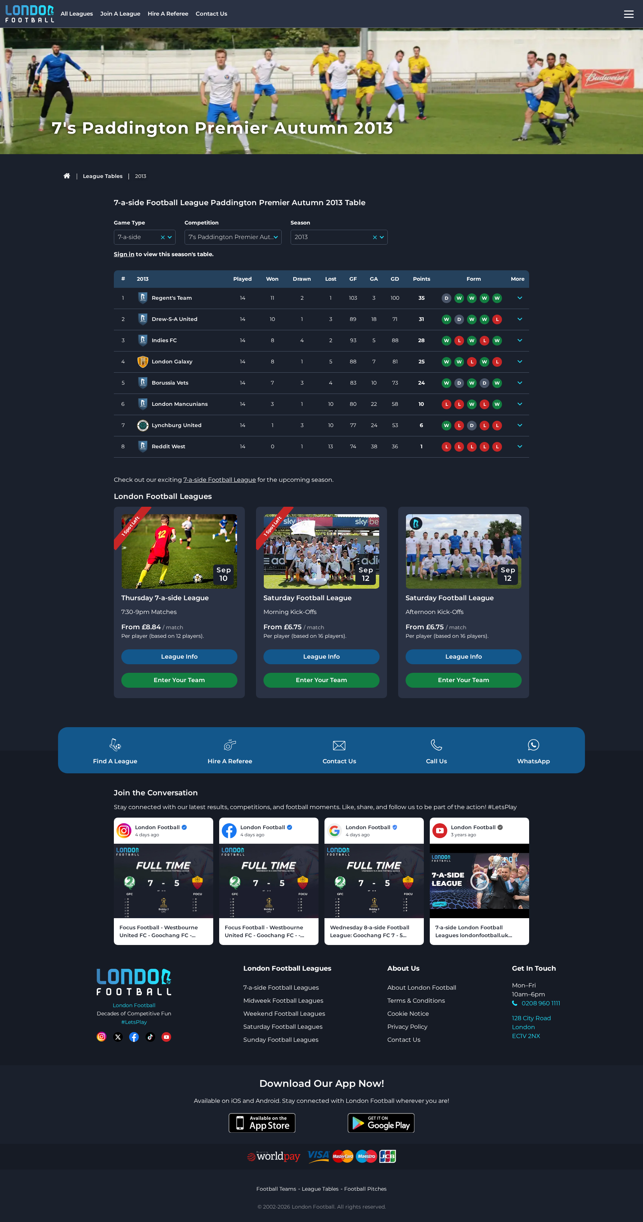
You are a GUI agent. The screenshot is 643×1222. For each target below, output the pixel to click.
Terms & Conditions (416, 1000)
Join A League (120, 13)
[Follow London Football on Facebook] (134, 1037)
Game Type (129, 222)
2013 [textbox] (301, 237)
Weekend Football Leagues (284, 1013)
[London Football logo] (30, 13)
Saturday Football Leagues (283, 1026)
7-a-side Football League (219, 479)
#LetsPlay (134, 1022)
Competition (202, 222)
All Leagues (77, 13)
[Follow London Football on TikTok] (150, 1037)
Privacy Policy (407, 1026)
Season (300, 222)
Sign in (124, 254)
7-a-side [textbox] (129, 237)
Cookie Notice (408, 1013)
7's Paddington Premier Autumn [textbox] (235, 237)
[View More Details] (520, 298)
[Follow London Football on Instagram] (101, 1037)
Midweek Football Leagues (283, 1000)
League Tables (102, 176)
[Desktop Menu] (628, 13)
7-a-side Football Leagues (281, 987)
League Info (179, 656)
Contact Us (211, 13)
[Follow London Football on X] (118, 1037)
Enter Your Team (179, 680)
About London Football (421, 987)
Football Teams (276, 1189)
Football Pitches (365, 1189)
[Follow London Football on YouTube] (166, 1037)
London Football (134, 1005)
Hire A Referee (168, 13)
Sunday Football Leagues (281, 1039)
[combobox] (145, 237)
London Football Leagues (163, 496)
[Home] (67, 176)
